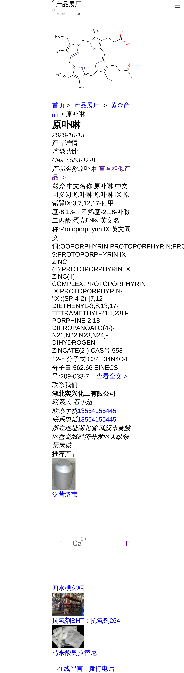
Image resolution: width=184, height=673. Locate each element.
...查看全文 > (109, 376)
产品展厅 (87, 105)
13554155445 (97, 410)
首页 (58, 105)
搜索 (78, 14)
